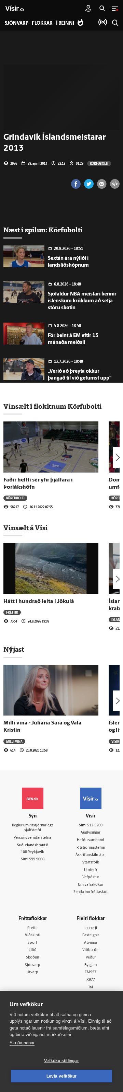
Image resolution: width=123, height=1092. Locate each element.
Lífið (33, 950)
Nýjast (13, 649)
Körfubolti (99, 163)
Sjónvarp (32, 965)
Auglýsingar (90, 833)
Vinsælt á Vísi (25, 528)
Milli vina (14, 741)
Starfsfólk (90, 862)
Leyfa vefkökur (61, 1076)
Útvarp (32, 972)
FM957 (90, 972)
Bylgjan (90, 965)
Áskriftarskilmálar (91, 855)
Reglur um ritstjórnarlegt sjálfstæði (32, 828)
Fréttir (12, 612)
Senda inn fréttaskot (90, 892)
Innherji (90, 928)
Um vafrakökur (90, 885)
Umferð (90, 870)
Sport (32, 943)
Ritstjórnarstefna (91, 848)
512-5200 (94, 825)
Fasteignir (90, 935)
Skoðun (32, 958)
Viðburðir (90, 950)
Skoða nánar (22, 1042)
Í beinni (65, 23)
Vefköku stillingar (61, 1060)
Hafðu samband (90, 840)
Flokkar (42, 23)
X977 (90, 980)
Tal (90, 987)
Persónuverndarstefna (32, 838)
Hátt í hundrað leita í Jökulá (38, 601)
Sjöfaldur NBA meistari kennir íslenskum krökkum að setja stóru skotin (82, 301)
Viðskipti (32, 935)
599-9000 (36, 859)
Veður (91, 958)
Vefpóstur (90, 877)
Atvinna (90, 943)
